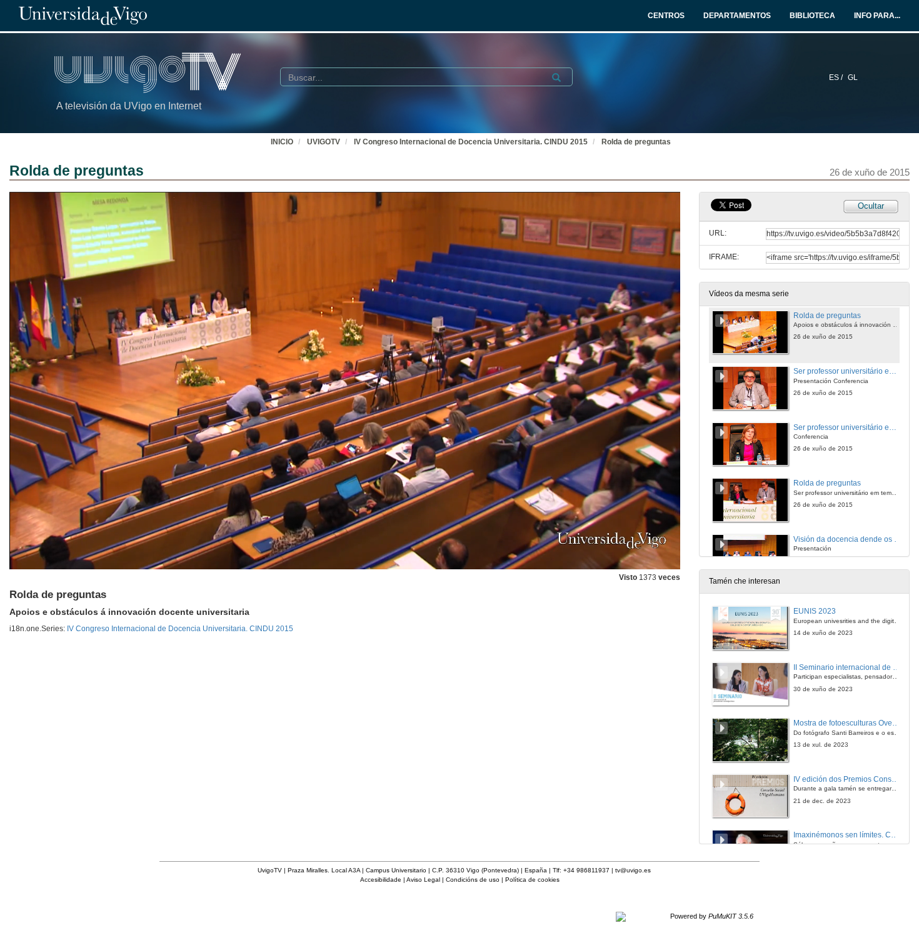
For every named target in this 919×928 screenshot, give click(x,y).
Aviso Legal (423, 879)
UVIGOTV (323, 141)
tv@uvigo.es (633, 870)
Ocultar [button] (871, 206)
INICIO (282, 141)
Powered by (711, 916)
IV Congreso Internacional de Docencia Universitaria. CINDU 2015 (471, 141)
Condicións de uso (473, 879)
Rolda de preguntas (636, 141)
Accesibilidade (380, 879)
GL (853, 77)
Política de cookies (532, 879)
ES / (837, 77)
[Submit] (556, 77)
